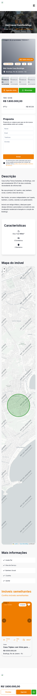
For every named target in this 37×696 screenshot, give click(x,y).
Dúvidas (8, 692)
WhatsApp (28, 90)
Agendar (24, 692)
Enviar (18, 156)
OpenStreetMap (24, 544)
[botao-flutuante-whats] (33, 692)
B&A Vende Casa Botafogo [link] (24, 29)
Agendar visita (11, 90)
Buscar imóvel (8, 29)
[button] (4, 268)
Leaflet (16, 544)
